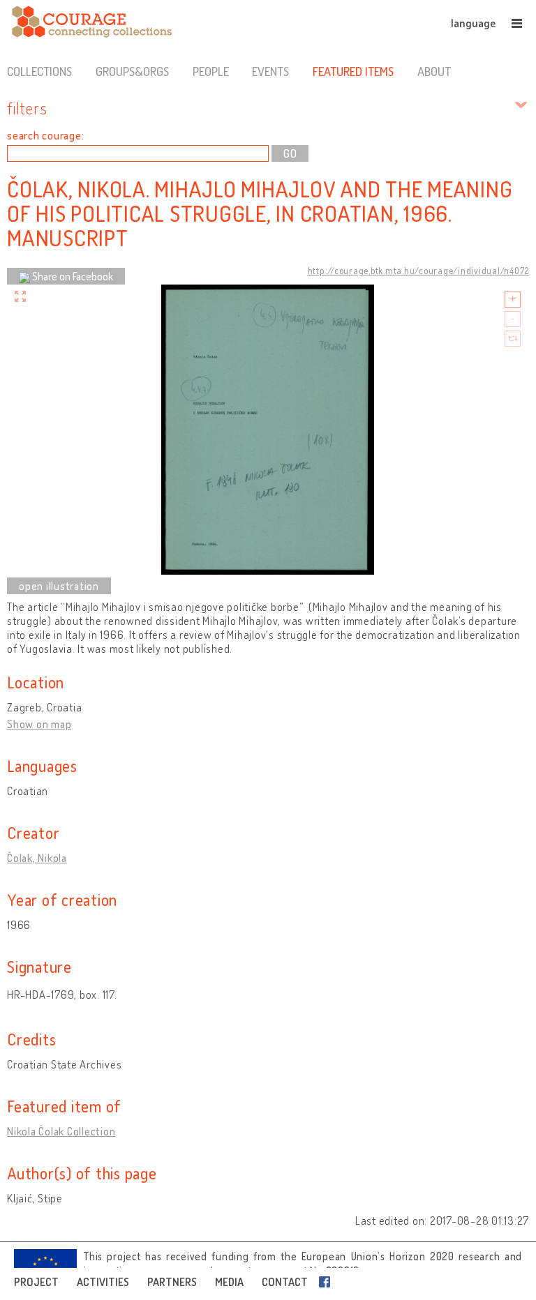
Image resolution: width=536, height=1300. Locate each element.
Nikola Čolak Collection (61, 1131)
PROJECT (36, 1281)
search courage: (45, 135)
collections (39, 71)
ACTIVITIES (103, 1281)
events (270, 71)
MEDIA (229, 1281)
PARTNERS (172, 1281)
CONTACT (285, 1281)
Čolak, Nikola (37, 858)
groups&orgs (132, 71)
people (211, 71)
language (473, 23)
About (434, 71)
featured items (353, 71)
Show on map (39, 724)
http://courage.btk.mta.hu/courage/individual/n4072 (419, 270)
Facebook (327, 1281)
